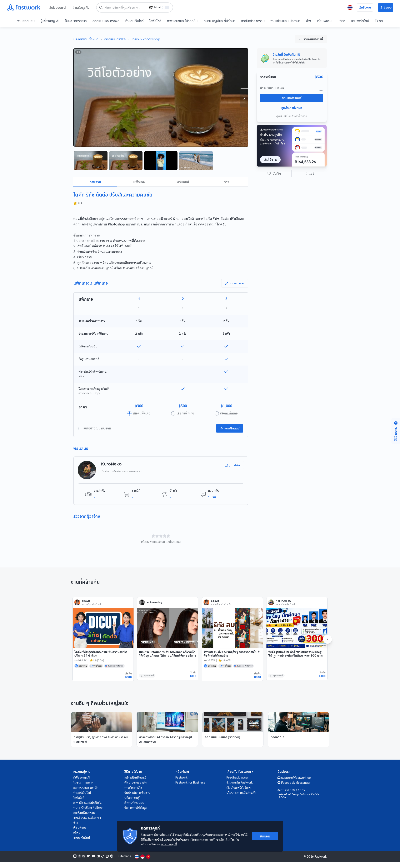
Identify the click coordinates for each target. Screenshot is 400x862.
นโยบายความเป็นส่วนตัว (241, 792)
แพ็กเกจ (139, 181)
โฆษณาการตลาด (76, 20)
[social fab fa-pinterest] (111, 856)
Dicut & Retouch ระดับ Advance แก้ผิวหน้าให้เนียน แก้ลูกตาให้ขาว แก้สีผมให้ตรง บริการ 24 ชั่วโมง (167, 655)
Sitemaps (125, 856)
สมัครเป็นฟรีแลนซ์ (135, 777)
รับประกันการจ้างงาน (137, 792)
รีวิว (226, 181)
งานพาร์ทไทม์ (360, 20)
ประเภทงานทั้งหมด (85, 39)
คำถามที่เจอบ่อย (134, 802)
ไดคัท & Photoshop (146, 39)
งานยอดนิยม (26, 20)
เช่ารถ (341, 20)
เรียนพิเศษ (324, 20)
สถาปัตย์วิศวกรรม (253, 20)
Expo (379, 20)
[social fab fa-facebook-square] (83, 856)
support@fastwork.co (296, 777)
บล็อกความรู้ (131, 797)
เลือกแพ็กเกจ (141, 413)
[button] (274, 173)
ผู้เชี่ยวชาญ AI (49, 20)
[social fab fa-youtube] (93, 856)
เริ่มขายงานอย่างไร (135, 782)
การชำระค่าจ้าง (133, 787)
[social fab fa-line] (74, 856)
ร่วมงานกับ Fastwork (239, 782)
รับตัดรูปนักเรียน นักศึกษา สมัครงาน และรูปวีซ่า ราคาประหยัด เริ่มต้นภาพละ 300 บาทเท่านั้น (295, 655)
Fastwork (181, 777)
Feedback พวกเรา (238, 777)
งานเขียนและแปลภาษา (285, 20)
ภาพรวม (95, 181)
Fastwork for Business (190, 782)
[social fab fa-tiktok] (102, 856)
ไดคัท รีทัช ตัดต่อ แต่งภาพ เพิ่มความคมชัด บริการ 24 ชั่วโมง (100, 653)
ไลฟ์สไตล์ (155, 20)
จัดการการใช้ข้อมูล (135, 807)
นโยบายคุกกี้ (169, 844)
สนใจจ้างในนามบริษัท (97, 428)
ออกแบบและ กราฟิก (105, 20)
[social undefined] (107, 856)
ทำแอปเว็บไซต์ (134, 20)
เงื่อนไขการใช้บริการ (238, 787)
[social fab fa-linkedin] (98, 856)
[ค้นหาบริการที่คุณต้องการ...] (101, 7)
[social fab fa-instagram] (79, 856)
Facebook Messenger (295, 782)
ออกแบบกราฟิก (115, 39)
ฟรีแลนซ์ (183, 181)
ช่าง (308, 20)
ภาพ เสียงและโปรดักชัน (182, 20)
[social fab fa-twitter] (88, 856)
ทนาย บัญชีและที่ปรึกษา (219, 20)
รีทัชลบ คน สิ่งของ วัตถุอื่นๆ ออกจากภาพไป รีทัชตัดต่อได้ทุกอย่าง (232, 653)
